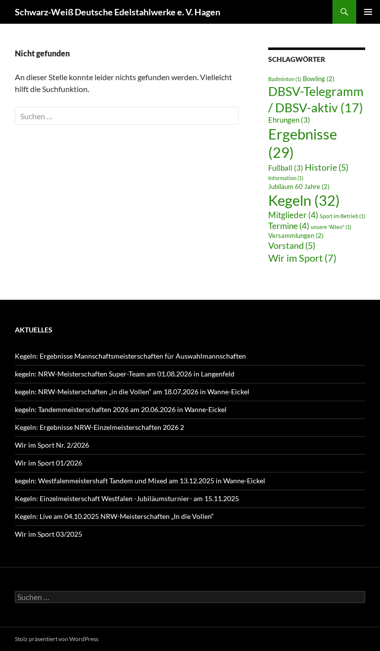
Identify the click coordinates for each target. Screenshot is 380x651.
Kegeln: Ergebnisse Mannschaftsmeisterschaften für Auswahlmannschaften (130, 356)
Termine (288, 226)
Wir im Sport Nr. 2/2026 (52, 445)
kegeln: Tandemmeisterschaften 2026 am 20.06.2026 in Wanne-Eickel (121, 409)
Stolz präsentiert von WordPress (56, 639)
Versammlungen (296, 235)
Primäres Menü (368, 12)
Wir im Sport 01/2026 (48, 463)
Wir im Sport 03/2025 (48, 534)
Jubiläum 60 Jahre (299, 186)
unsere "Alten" (331, 227)
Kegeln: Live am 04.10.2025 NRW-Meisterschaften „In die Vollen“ (114, 516)
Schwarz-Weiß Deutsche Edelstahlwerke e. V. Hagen (117, 11)
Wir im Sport (302, 258)
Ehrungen (289, 119)
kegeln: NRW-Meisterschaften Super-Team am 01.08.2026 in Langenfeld (125, 374)
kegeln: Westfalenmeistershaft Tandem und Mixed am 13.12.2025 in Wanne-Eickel (140, 480)
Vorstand (291, 245)
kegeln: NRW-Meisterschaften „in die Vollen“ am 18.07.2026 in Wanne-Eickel (132, 391)
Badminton (284, 79)
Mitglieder (293, 215)
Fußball (285, 167)
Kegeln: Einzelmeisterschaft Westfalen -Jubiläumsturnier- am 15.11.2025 (127, 498)
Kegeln (304, 200)
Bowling (318, 79)
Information (285, 178)
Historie (326, 167)
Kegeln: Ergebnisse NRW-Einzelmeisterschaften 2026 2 (99, 427)
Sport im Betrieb (342, 216)
